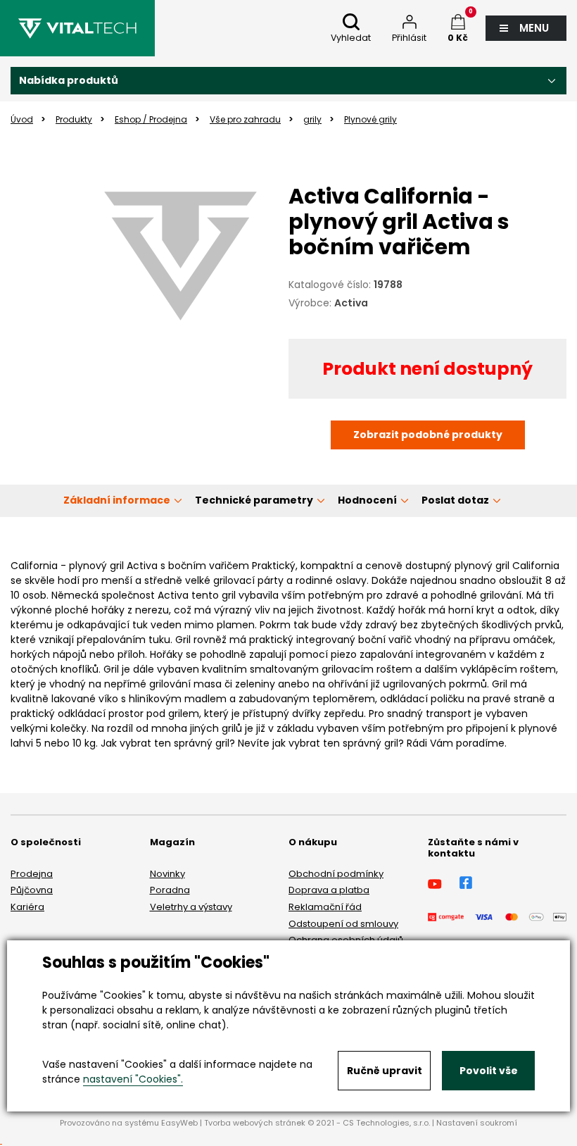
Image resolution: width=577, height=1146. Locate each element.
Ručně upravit (384, 1071)
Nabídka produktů (68, 80)
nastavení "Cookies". (133, 1079)
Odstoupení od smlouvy (343, 923)
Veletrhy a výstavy (191, 907)
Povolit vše (488, 1071)
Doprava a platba (328, 890)
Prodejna (32, 873)
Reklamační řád (325, 907)
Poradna (170, 890)
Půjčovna (32, 890)
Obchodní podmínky (335, 873)
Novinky (167, 873)
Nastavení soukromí (476, 1122)
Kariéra (27, 907)
